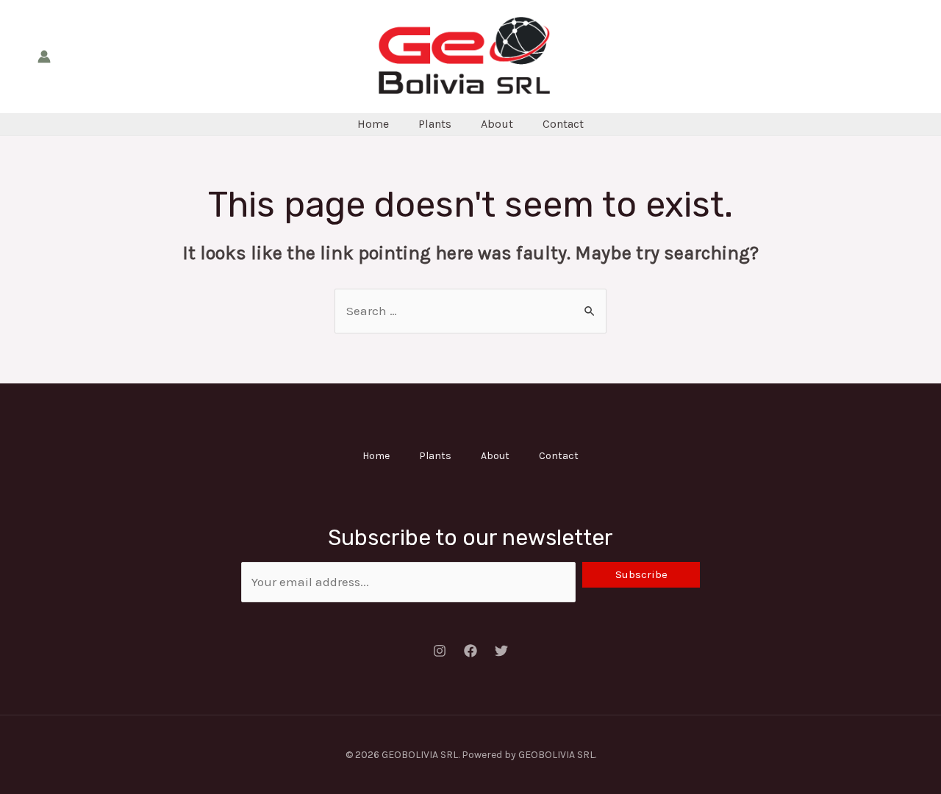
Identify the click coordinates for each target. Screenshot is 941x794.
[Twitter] (501, 650)
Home (373, 124)
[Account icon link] (44, 56)
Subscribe (641, 574)
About (497, 124)
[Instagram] (439, 650)
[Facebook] (470, 650)
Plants (434, 124)
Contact (563, 124)
